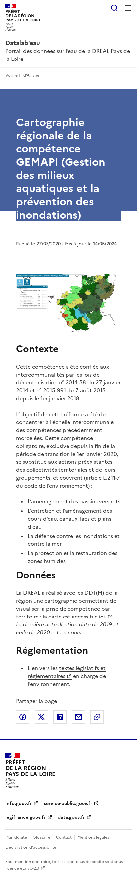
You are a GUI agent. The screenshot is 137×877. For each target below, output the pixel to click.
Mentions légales (93, 837)
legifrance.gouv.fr (25, 817)
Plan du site (16, 837)
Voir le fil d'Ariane (22, 75)
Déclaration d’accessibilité (30, 847)
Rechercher (114, 8)
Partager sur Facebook (22, 717)
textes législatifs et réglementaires (67, 672)
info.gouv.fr (18, 803)
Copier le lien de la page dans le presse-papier (97, 717)
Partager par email (78, 717)
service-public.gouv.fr (68, 803)
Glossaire (41, 837)
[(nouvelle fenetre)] (66, 304)
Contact (64, 837)
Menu (127, 8)
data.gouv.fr (71, 817)
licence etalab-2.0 (22, 868)
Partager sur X (41, 717)
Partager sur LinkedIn (60, 717)
